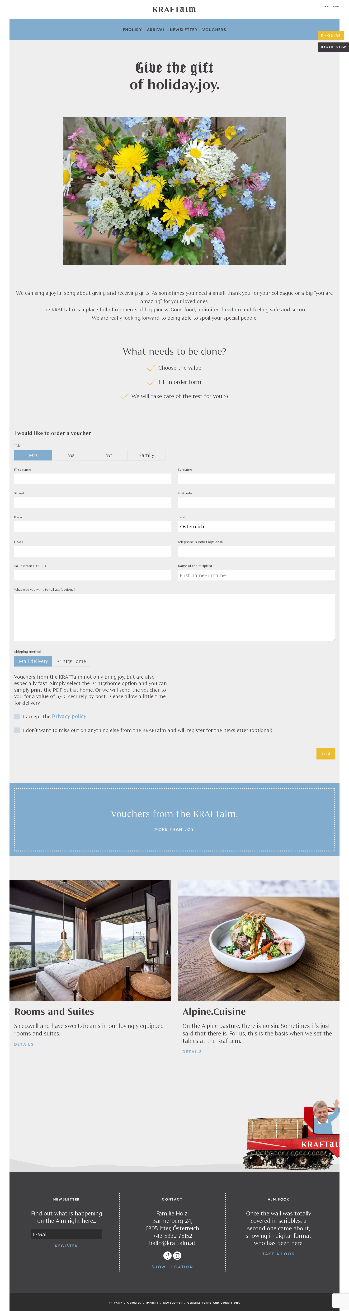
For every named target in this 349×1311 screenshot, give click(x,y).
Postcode (185, 493)
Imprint (152, 1302)
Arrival (156, 29)
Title (17, 445)
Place (18, 517)
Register (66, 1246)
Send (325, 753)
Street (19, 493)
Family (146, 455)
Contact (172, 1199)
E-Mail (18, 542)
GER (326, 6)
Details (24, 1044)
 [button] (24, 9)
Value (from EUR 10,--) (30, 566)
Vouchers (214, 29)
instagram (177, 1256)
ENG (336, 6)
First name (22, 469)
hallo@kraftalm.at (172, 1243)
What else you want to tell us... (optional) (44, 589)
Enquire (331, 35)
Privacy (116, 1302)
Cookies (134, 1302)
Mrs (33, 455)
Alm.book (279, 1199)
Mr (108, 455)
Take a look (278, 1253)
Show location (172, 1267)
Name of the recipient (195, 566)
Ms (71, 455)
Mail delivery (33, 661)
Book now (333, 47)
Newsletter (184, 29)
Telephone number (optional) (200, 542)
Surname (185, 469)
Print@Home (71, 661)
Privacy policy (69, 716)
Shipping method (27, 651)
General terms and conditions (213, 1302)
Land (181, 517)
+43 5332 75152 (172, 1235)
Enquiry (132, 29)
